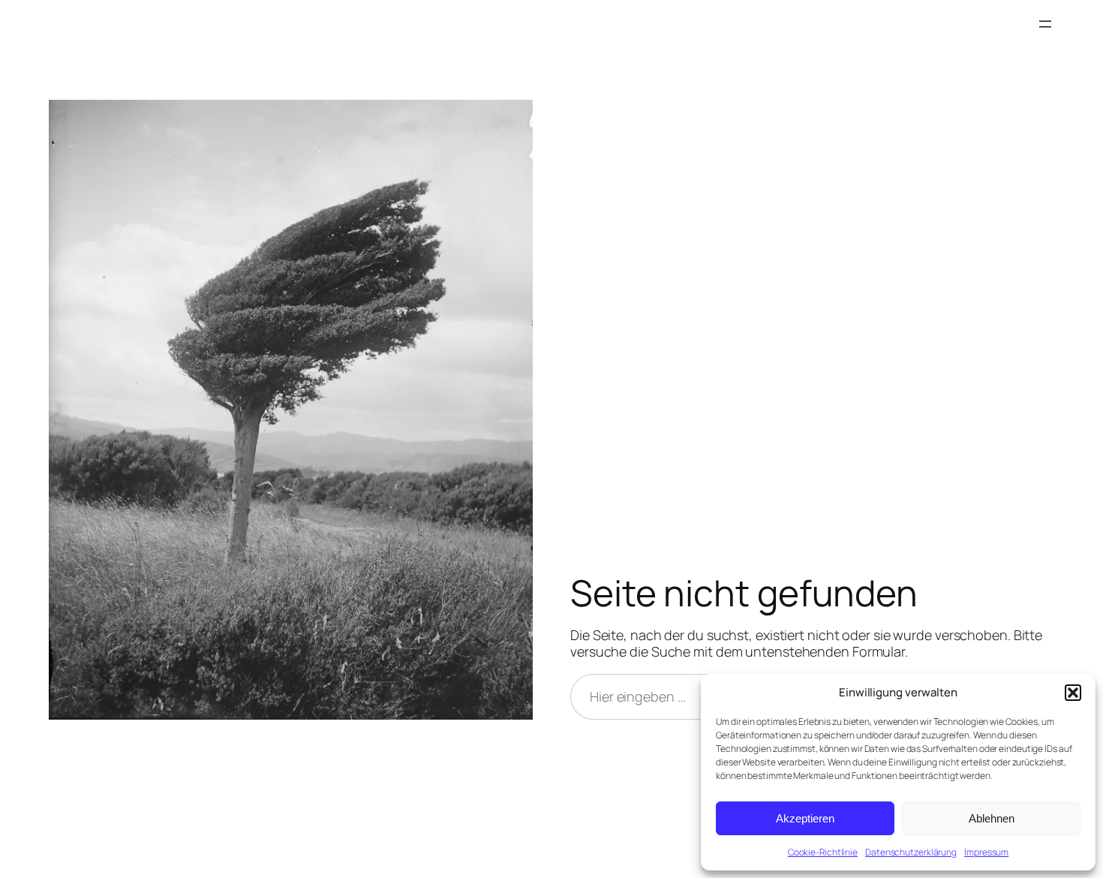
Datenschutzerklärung (911, 852)
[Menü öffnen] (1045, 24)
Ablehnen (991, 818)
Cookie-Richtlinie (823, 852)
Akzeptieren (805, 818)
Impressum (986, 852)
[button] (1072, 692)
